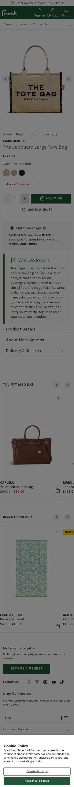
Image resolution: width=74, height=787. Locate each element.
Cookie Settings (37, 771)
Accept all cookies (37, 781)
